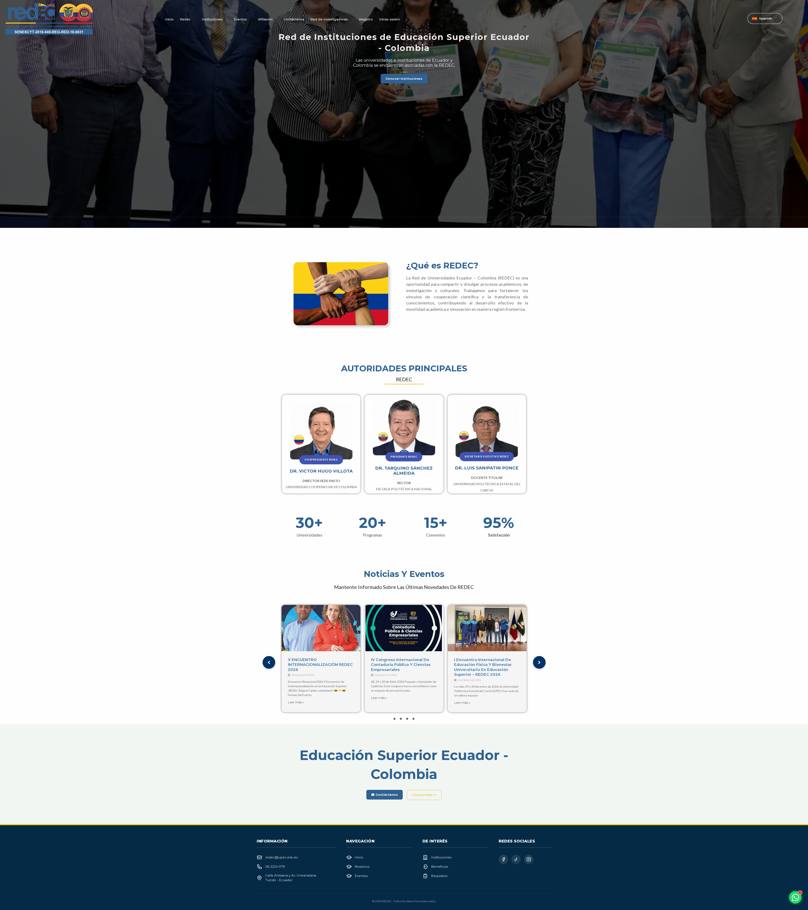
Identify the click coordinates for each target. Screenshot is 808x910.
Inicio (169, 19)
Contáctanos (294, 19)
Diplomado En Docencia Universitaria (395, 662)
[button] (321, 459)
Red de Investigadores (329, 19)
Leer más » (296, 702)
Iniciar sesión (389, 19)
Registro (366, 19)
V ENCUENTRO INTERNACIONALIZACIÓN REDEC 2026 (486, 665)
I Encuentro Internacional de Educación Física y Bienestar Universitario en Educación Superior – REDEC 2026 (317, 667)
